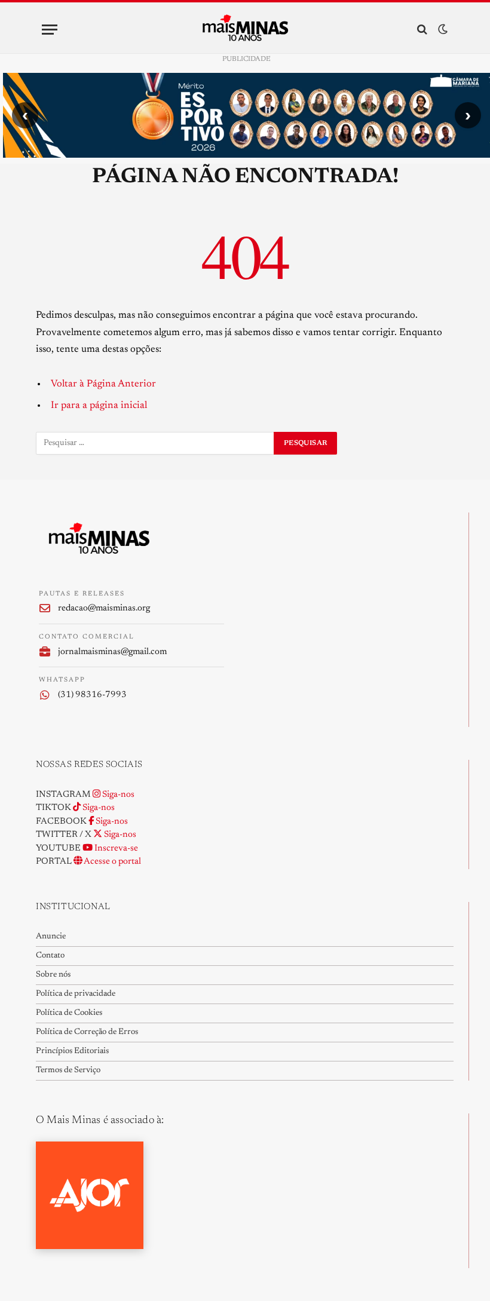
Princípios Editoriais (72, 1051)
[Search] (422, 29)
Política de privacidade (75, 994)
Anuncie (51, 936)
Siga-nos (117, 794)
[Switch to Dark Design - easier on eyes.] (441, 29)
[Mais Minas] (245, 29)
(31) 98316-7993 (92, 695)
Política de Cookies (69, 1013)
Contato (50, 956)
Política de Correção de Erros (87, 1032)
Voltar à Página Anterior (103, 384)
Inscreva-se (115, 848)
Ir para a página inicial (99, 405)
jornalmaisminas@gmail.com (112, 652)
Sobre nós (53, 975)
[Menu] (49, 29)
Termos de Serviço (68, 1070)
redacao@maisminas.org (104, 608)
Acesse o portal (111, 861)
